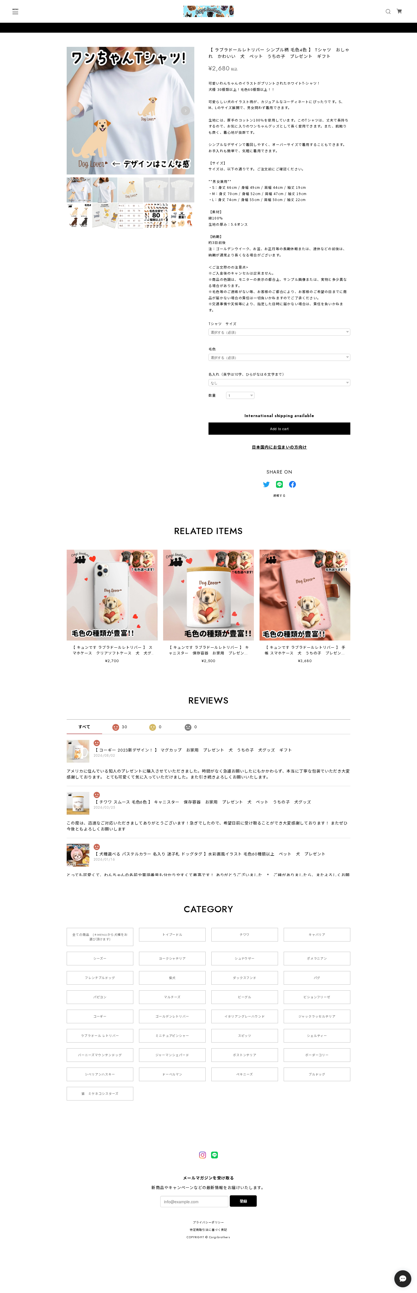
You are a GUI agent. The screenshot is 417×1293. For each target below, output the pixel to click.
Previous (75, 110)
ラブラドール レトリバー (100, 1035)
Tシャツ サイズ (222, 324)
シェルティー (317, 1035)
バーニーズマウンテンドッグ (100, 1055)
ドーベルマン (172, 1074)
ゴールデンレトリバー (172, 1016)
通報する (279, 495)
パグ (317, 978)
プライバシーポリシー (208, 1222)
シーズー (100, 958)
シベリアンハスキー (100, 1074)
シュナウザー (245, 958)
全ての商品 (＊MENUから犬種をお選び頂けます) (99, 936)
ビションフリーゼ (317, 997)
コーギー (100, 1016)
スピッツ (245, 1035)
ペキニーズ (244, 1074)
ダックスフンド (245, 978)
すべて (84, 727)
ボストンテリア (245, 1055)
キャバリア (317, 934)
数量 (212, 395)
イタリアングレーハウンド (244, 1016)
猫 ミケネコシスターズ (100, 1093)
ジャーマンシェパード (172, 1055)
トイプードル (172, 934)
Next (185, 110)
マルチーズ (172, 997)
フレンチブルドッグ (100, 978)
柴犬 (172, 978)
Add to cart (279, 428)
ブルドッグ (317, 1074)
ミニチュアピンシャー (172, 1035)
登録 (243, 1201)
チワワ (245, 934)
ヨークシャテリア (172, 958)
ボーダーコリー (317, 1055)
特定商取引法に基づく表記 (208, 1230)
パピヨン (100, 997)
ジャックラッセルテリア (317, 1016)
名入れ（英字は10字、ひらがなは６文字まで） (247, 374)
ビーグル (245, 997)
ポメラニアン (317, 958)
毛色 (212, 349)
